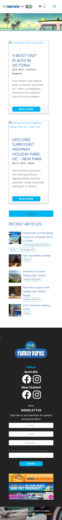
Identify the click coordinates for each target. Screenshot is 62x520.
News (31, 163)
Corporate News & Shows (36, 244)
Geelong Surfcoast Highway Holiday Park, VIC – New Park (27, 149)
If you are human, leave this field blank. (29, 450)
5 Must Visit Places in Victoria (24, 60)
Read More (26, 109)
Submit (31, 463)
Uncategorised (27, 249)
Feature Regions (32, 279)
